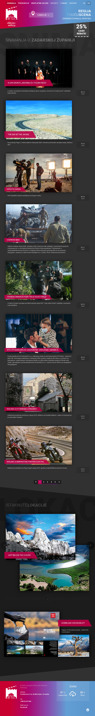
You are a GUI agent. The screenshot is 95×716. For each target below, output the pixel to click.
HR (89, 3)
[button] (5, 546)
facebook (23, 707)
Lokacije (42, 15)
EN (84, 3)
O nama (63, 3)
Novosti (54, 3)
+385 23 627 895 (25, 701)
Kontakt (73, 3)
